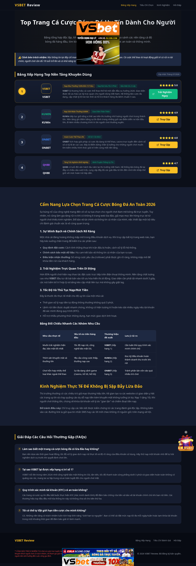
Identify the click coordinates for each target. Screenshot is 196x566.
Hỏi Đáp (177, 5)
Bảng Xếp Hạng (128, 5)
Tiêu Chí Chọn (146, 5)
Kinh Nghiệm (163, 5)
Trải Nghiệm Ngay (165, 94)
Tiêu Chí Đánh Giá (162, 540)
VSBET (27, 5)
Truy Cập (165, 119)
